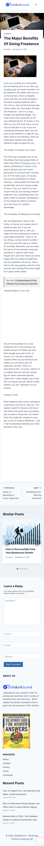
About (6, 759)
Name (8, 634)
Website (8, 656)
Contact (6, 763)
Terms (6, 771)
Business (7, 34)
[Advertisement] (22, 318)
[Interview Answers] (16, 731)
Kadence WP (27, 839)
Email (8, 645)
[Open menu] (36, 4)
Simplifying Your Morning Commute (33, 493)
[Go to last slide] (7, 543)
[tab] (17, 568)
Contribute (8, 775)
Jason (8, 49)
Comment (10, 601)
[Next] (37, 543)
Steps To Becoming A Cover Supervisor (11, 493)
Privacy (6, 767)
